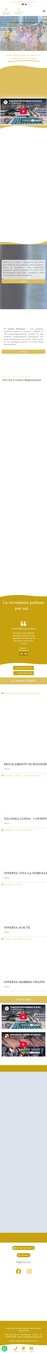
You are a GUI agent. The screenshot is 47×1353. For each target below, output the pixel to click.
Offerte (7, 769)
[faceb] (18, 1269)
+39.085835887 (18, 2)
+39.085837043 (30, 2)
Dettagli (23, 281)
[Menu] (44, 11)
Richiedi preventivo (24, 1247)
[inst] (29, 1269)
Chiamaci (24, 1255)
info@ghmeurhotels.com (32, 1336)
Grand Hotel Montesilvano (16, 1328)
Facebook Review (24, 673)
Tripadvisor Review (23, 667)
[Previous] (21, 653)
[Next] (25, 653)
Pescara (35, 1334)
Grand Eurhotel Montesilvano (29, 1329)
